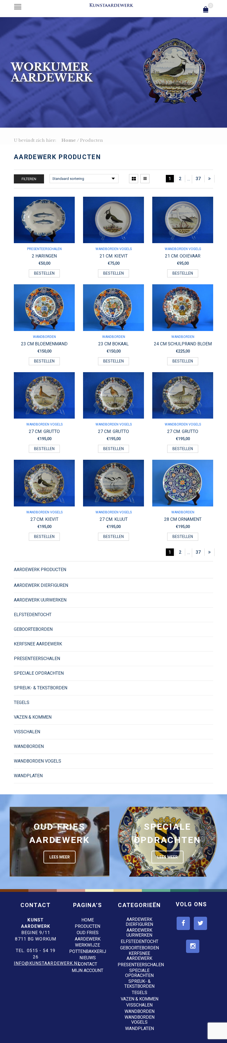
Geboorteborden (33, 629)
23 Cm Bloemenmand (44, 343)
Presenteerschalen (44, 249)
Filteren (29, 179)
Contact (87, 964)
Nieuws (87, 957)
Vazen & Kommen (32, 717)
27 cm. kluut (114, 519)
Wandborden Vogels (114, 249)
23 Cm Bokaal (113, 343)
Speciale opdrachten (39, 673)
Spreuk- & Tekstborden (40, 687)
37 (198, 178)
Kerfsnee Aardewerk (38, 644)
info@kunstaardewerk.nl (47, 963)
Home (68, 140)
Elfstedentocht (32, 614)
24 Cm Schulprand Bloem (183, 343)
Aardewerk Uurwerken (40, 600)
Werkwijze (87, 945)
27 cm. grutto (44, 431)
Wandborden (44, 337)
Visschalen (27, 731)
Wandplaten (28, 775)
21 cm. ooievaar (182, 256)
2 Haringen (44, 256)
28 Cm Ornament (183, 519)
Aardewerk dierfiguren (41, 585)
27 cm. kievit (44, 519)
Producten (87, 926)
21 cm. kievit (114, 256)
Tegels (21, 702)
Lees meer (59, 857)
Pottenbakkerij (87, 951)
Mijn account (87, 970)
